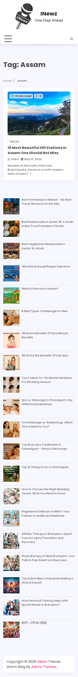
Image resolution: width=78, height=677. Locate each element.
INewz (48, 13)
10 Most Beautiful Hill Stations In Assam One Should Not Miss (37, 150)
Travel (14, 142)
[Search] (71, 39)
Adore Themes (43, 666)
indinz (15, 159)
